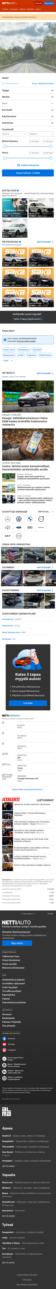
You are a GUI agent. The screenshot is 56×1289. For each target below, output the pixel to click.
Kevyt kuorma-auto (14, 632)
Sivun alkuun (28, 914)
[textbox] (26, 97)
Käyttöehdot (8, 994)
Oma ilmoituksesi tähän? (11, 245)
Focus (28, 768)
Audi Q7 (14, 297)
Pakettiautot (45, 355)
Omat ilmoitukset (11, 960)
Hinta (5, 153)
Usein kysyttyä (9, 987)
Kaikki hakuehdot (30, 165)
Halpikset (31, 355)
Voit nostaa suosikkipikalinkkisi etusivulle (22, 339)
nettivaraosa (11, 716)
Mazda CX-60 (41, 208)
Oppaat (6, 998)
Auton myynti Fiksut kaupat (15, 1059)
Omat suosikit (9, 964)
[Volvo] (41, 519)
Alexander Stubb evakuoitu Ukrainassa (28, 806)
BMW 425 (41, 277)
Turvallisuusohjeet (11, 991)
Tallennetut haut (10, 956)
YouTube (11, 1044)
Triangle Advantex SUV (28, 778)
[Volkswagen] (18, 519)
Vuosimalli (8, 129)
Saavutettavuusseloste (14, 1002)
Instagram (12, 1050)
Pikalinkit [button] (30, 9)
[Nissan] (18, 536)
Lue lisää (28, 703)
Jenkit (21, 355)
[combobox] (28, 97)
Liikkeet (22, 9)
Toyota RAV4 (34, 578)
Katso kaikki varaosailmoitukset (27, 789)
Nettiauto (9, 3)
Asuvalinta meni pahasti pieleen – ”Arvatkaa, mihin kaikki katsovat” (28, 832)
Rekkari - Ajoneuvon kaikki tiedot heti (15, 1072)
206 (28, 757)
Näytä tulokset (28, 172)
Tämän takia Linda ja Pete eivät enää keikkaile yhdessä (28, 841)
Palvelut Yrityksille (11, 1022)
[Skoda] (41, 527)
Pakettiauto (11, 625)
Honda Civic (12, 578)
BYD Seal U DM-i (14, 277)
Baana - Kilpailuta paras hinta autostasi (17, 1065)
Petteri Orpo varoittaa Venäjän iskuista (28, 867)
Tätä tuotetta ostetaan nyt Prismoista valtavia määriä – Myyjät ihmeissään (28, 824)
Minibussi (8, 639)
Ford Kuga (41, 257)
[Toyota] (7, 527)
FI (48, 914)
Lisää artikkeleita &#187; (28, 403)
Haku (6, 9)
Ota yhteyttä (8, 1025)
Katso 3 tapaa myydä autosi (27, 319)
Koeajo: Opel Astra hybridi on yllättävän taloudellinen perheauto (28, 477)
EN (52, 914)
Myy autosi (49, 3)
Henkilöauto (11, 619)
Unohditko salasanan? (13, 983)
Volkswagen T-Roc (14, 257)
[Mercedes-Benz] (7, 519)
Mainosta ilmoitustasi (13, 967)
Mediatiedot (8, 1018)
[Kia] (7, 536)
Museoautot (9, 355)
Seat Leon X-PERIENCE (14, 208)
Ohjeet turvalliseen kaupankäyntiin (15, 1078)
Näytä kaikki (44, 242)
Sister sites (17, 3)
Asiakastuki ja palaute (13, 979)
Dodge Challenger (12, 601)
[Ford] (18, 527)
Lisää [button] (37, 9)
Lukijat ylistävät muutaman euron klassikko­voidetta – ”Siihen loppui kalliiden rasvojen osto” (28, 858)
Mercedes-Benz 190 (34, 555)
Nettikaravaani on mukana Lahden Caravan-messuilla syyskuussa (28, 488)
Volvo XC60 (14, 228)
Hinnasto (7, 1014)
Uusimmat (14, 9)
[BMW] (30, 519)
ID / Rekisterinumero (44, 83)
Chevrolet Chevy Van (12, 555)
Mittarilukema (10, 141)
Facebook (11, 1038)
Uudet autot (9, 349)
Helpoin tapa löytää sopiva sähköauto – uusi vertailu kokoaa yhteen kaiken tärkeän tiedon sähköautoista (28, 499)
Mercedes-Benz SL (33, 601)
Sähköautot (23, 349)
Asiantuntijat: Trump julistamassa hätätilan (28, 815)
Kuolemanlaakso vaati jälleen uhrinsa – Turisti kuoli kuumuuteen (28, 850)
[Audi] (30, 527)
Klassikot (37, 349)
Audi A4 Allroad (41, 297)
